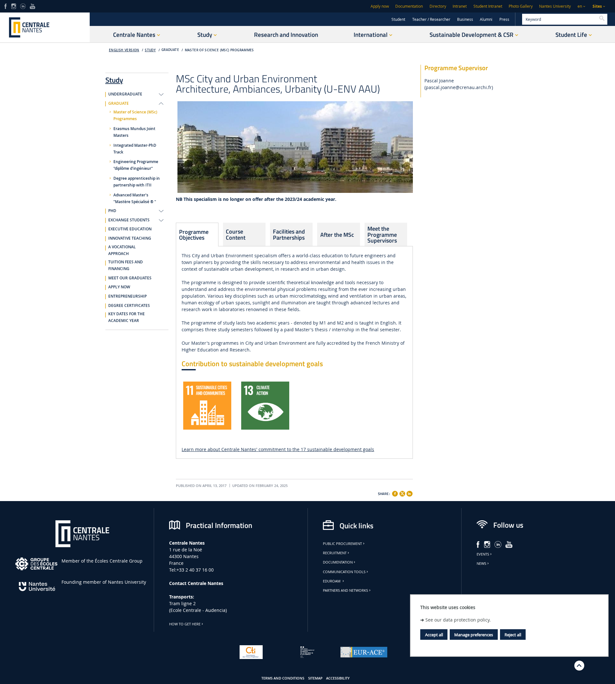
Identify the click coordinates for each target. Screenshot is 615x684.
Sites (597, 6)
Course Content (235, 234)
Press (504, 19)
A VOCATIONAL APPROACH (122, 250)
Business (465, 19)
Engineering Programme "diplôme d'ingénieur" (135, 165)
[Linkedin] (409, 494)
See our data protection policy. (458, 619)
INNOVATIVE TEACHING (129, 238)
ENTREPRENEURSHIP (127, 296)
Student (398, 19)
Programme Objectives (194, 234)
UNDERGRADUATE (125, 94)
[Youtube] (32, 6)
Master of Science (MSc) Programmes (219, 50)
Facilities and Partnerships (289, 234)
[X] (402, 493)
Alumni (486, 19)
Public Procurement (342, 543)
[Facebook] (5, 6)
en (580, 6)
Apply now (380, 6)
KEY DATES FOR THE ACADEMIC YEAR (126, 317)
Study (150, 50)
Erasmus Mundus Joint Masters (134, 132)
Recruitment (335, 553)
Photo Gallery (521, 6)
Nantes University (555, 6)
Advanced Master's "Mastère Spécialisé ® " (134, 198)
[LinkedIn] (22, 6)
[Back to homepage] (45, 27)
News (481, 563)
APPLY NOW (119, 287)
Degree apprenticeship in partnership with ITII (136, 182)
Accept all (434, 635)
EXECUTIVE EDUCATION (130, 229)
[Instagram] (13, 6)
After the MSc (337, 234)
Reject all (512, 635)
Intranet (460, 6)
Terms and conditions (282, 678)
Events (483, 554)
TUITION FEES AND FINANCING (125, 265)
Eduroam (332, 581)
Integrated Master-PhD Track (134, 149)
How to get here (185, 624)
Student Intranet (487, 6)
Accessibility (338, 678)
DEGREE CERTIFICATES (129, 305)
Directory (438, 6)
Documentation (409, 6)
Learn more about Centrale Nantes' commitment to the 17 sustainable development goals (278, 449)
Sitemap (315, 678)
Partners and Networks (345, 590)
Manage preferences (473, 635)
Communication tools (344, 572)
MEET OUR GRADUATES (130, 278)
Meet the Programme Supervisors (382, 234)
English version (124, 50)
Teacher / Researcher (431, 19)
